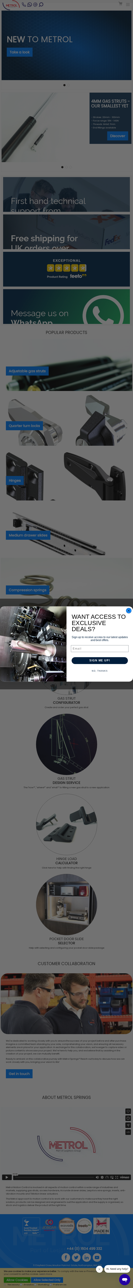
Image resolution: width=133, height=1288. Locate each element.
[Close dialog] (128, 610)
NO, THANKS (100, 671)
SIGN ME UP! (99, 660)
